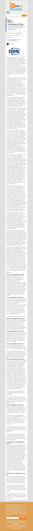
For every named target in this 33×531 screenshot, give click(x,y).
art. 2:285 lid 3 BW (15, 112)
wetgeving (8, 515)
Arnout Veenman (11, 442)
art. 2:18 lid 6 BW (15, 172)
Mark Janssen (10, 473)
